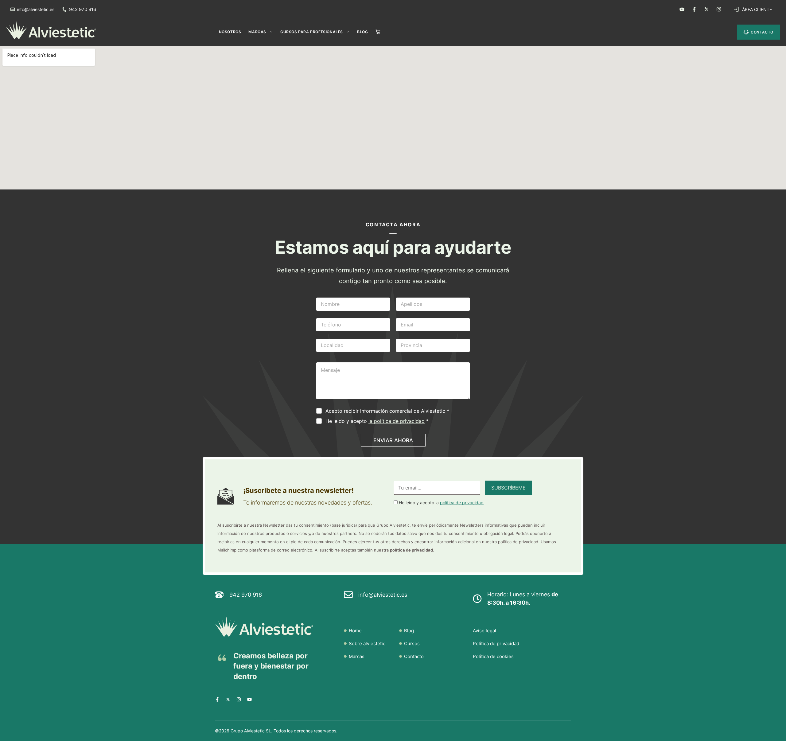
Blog (362, 31)
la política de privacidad (396, 421)
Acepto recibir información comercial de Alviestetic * (387, 411)
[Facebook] (694, 9)
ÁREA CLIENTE (757, 9)
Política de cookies (493, 656)
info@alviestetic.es (382, 594)
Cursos (412, 643)
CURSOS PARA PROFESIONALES (311, 31)
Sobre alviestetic (367, 643)
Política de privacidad (496, 643)
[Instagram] (718, 9)
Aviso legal (484, 631)
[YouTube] (682, 9)
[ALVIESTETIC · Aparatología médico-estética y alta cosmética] (54, 30)
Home (355, 631)
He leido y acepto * (377, 421)
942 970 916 (82, 9)
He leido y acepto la (441, 502)
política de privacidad (462, 502)
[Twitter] (706, 9)
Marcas (257, 31)
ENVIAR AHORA (393, 440)
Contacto (414, 656)
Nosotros (230, 31)
